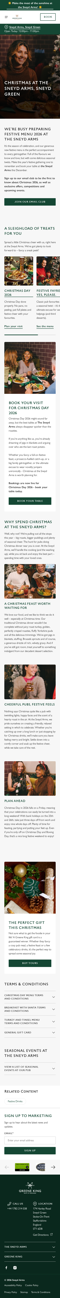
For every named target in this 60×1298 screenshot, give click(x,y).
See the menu (45, 326)
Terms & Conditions (40, 1292)
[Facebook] (6, 1268)
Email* (9, 1133)
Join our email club (30, 201)
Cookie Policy (31, 1285)
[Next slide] (53, 1167)
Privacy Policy (10, 1292)
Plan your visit (18, 271)
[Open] (6, 17)
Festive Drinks (15, 1101)
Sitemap (24, 1292)
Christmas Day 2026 (17, 293)
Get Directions (41, 1234)
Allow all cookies (30, 698)
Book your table (30, 501)
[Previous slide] (7, 1167)
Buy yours (30, 963)
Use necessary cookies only (30, 710)
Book (48, 17)
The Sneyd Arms (15, 1246)
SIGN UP (30, 1150)
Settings (45, 688)
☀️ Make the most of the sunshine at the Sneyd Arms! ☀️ (30, 5)
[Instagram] (15, 1268)
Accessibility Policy (13, 1285)
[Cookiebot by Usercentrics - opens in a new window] (42, 585)
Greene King (13, 1256)
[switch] (51, 653)
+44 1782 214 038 (17, 1208)
